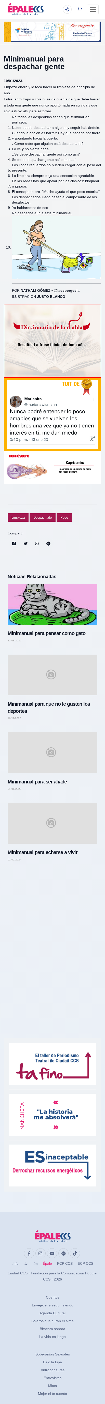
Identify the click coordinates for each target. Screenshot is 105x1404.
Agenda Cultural (52, 1313)
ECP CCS (85, 1263)
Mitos (52, 1386)
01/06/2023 (14, 789)
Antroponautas (52, 1370)
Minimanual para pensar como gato (46, 633)
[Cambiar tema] (67, 9)
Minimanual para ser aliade (37, 781)
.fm (35, 1263)
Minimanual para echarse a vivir (42, 852)
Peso (64, 517)
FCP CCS (65, 1263)
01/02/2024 (14, 859)
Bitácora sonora (52, 1329)
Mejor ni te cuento (52, 1394)
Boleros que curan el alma (52, 1321)
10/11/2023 (14, 718)
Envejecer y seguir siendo (52, 1305)
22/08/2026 (14, 640)
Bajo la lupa (52, 1362)
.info (15, 1263)
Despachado (42, 517)
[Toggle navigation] (93, 9)
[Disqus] (52, 937)
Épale (47, 1263)
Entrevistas (52, 1378)
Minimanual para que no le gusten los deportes (49, 707)
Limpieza (18, 517)
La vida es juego (52, 1337)
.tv (26, 1263)
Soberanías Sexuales (52, 1354)
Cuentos (52, 1297)
